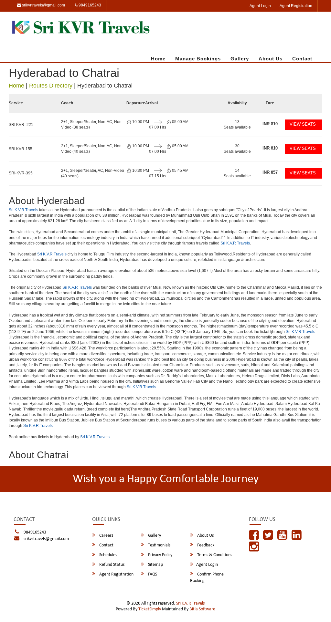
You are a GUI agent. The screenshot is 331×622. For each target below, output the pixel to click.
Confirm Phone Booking (207, 577)
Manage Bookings (198, 58)
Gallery (239, 58)
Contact (302, 58)
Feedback (205, 545)
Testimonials (158, 545)
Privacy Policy (159, 555)
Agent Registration (296, 6)
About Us (271, 58)
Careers (105, 535)
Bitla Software (202, 609)
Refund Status (111, 564)
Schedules (107, 555)
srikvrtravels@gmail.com (43, 5)
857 (270, 172)
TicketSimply (149, 609)
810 (270, 123)
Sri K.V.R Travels (23, 210)
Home (158, 58)
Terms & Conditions (214, 555)
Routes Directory (50, 85)
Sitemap (155, 564)
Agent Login (260, 6)
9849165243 (89, 5)
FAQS (152, 574)
